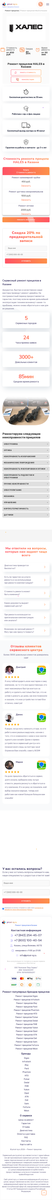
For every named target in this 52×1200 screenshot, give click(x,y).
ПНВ (27, 1086)
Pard (27, 1068)
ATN (27, 1096)
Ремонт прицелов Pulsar (26, 1017)
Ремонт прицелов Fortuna (27, 1045)
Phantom (26, 1072)
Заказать (26, 185)
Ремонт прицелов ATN (26, 1035)
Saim (26, 1103)
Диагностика (26, 1130)
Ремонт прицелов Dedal (26, 1021)
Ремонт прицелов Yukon (26, 1028)
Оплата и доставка (26, 1134)
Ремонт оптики (26, 206)
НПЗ (27, 1075)
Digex (26, 1058)
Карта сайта (26, 1144)
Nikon (26, 1110)
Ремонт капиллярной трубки (26, 177)
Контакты (26, 1141)
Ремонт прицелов (12, 11)
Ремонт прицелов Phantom (26, 1010)
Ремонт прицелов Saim (26, 1042)
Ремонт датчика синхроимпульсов (26, 192)
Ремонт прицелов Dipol (26, 1031)
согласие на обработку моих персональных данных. (24, 908)
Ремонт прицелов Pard (26, 1007)
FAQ (26, 1137)
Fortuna (26, 1107)
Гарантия (26, 1123)
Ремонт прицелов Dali (26, 1038)
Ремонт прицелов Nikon (27, 1049)
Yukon (26, 1089)
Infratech (26, 1061)
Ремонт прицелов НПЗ (26, 1014)
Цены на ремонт (26, 1120)
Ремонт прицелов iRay (26, 1003)
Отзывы (26, 1127)
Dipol (26, 1093)
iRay (27, 1065)
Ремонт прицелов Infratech (27, 1000)
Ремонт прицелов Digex (26, 996)
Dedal (26, 1082)
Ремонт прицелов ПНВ (26, 1024)
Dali (26, 1100)
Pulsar (27, 1079)
